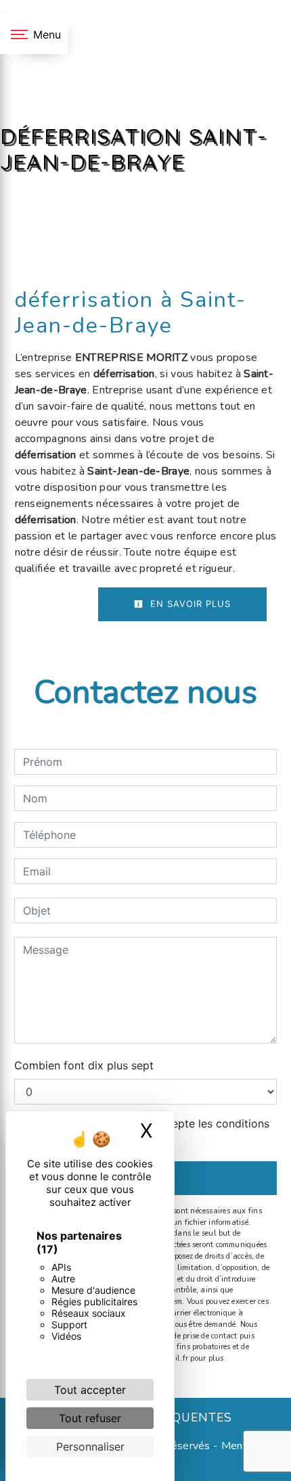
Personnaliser (90, 1446)
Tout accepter (90, 1390)
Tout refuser (90, 1418)
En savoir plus (189, 603)
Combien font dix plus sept (84, 1065)
